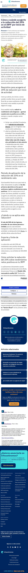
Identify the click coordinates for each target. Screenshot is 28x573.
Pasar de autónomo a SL (20, 482)
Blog (14, 9)
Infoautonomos (4, 15)
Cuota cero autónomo (5, 485)
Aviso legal (14, 557)
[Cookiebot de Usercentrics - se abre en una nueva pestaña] (20, 278)
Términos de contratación (14, 564)
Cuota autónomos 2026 (6, 483)
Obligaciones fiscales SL (20, 480)
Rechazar (14, 293)
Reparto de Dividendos (20, 484)
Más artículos (4, 12)
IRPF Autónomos (4, 490)
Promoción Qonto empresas (5, 514)
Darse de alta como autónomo (5, 478)
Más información (8, 465)
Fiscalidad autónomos (6, 488)
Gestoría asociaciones (6, 497)
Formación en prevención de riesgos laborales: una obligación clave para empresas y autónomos (12, 364)
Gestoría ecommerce (5, 499)
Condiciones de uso (14, 562)
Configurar (13, 290)
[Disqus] (14, 428)
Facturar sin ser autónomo (6, 481)
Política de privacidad (14, 555)
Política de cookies (14, 560)
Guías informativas (19, 499)
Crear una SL (18, 475)
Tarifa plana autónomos (6, 475)
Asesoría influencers (5, 502)
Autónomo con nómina (20, 487)
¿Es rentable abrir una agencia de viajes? (14, 380)
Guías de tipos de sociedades (19, 490)
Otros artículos (22, 12)
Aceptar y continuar (14, 287)
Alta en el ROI (4, 492)
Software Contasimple (6, 511)
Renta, (23, 231)
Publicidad (3, 524)
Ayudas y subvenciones (6, 506)
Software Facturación (5, 508)
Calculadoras (18, 502)
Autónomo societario (20, 477)
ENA (2, 526)
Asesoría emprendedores (6, 504)
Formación (17, 506)
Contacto (3, 521)
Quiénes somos (4, 519)
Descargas (17, 504)
